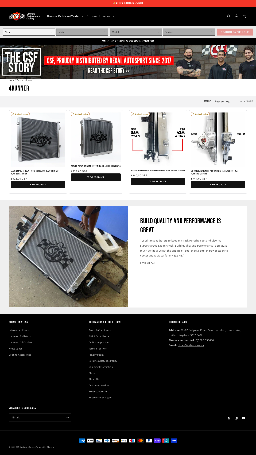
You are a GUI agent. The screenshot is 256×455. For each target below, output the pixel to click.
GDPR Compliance (99, 336)
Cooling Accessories (20, 354)
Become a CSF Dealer (100, 397)
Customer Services (99, 385)
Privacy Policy (96, 354)
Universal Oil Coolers (20, 342)
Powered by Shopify (45, 447)
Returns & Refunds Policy (103, 360)
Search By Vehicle (235, 32)
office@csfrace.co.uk (191, 345)
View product (38, 184)
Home (11, 80)
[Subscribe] (67, 418)
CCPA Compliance (98, 342)
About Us (94, 379)
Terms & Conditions (100, 330)
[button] (64, 16)
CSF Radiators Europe (26, 447)
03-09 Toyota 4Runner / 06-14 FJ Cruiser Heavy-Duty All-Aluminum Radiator (214, 172)
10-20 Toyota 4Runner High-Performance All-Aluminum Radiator (158, 170)
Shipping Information (101, 366)
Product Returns (98, 391)
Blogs (92, 373)
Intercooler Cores (19, 330)
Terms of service (98, 348)
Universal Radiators (20, 336)
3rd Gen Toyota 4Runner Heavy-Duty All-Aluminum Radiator (96, 166)
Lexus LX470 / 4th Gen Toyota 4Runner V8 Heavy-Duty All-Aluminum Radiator (35, 172)
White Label (15, 348)
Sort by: (207, 101)
